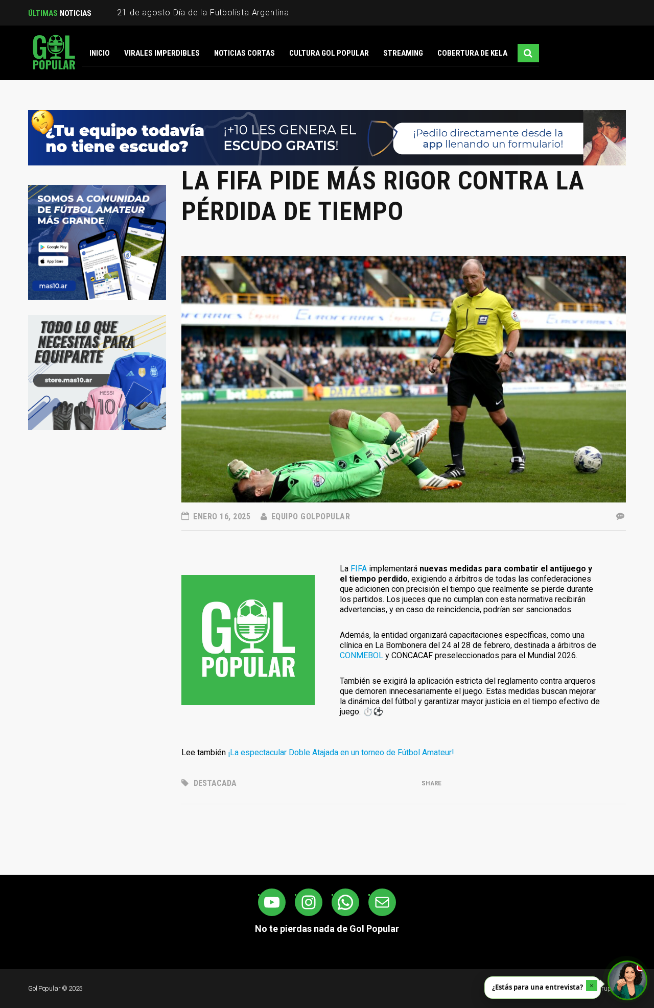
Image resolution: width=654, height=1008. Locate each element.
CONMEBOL (361, 655)
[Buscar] (528, 53)
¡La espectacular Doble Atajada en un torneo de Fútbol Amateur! (341, 752)
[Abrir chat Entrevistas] (627, 980)
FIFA (359, 568)
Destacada (215, 783)
